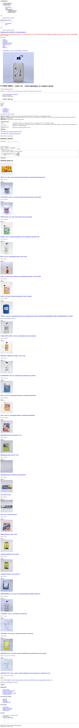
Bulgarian (9, 3)
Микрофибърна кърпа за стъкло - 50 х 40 (9, 454)
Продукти (5, 41)
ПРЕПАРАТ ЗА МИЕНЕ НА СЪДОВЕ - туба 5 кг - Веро (12, 355)
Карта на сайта (6, 710)
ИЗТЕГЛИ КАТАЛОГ (7, 42)
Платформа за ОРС (7, 702)
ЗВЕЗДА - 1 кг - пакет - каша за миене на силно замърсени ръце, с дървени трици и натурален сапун (22, 177)
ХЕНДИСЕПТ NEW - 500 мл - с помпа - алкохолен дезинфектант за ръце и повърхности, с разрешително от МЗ (25, 673)
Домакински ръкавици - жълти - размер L (9, 554)
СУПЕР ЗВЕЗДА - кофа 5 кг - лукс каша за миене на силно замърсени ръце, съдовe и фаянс (20, 197)
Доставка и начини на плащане (9, 692)
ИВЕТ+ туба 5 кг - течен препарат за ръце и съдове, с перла (13, 256)
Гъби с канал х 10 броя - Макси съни (8, 514)
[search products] (12, 21)
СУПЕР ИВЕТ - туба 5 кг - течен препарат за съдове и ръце (15, 50)
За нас (4, 45)
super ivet (49, 680)
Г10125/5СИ (32, 680)
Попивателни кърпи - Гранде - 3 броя (8, 534)
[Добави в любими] (3, 241)
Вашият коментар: (4, 146)
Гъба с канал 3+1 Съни (5, 494)
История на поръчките (7, 708)
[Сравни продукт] (4, 241)
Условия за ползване (7, 694)
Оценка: (2, 149)
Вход (6, 8)
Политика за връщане (7, 691)
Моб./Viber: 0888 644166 (8, 717)
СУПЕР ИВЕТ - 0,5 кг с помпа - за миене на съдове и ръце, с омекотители (16, 633)
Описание (5, 108)
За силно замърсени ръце (41, 680)
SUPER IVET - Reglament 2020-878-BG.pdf (11, 133)
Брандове (5, 700)
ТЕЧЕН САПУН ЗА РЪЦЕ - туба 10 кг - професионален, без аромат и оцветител (18, 335)
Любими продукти (7, 709)
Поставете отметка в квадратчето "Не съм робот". (11, 151)
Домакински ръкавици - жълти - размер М (9, 573)
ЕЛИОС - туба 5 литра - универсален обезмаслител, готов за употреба (16, 296)
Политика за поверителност (9, 690)
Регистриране (8, 7)
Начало (4, 39)
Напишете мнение (9, 89)
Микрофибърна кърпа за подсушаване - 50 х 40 (10, 435)
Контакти (5, 47)
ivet (52, 680)
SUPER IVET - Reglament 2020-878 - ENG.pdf (12, 131)
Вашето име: (3, 141)
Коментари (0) (6, 111)
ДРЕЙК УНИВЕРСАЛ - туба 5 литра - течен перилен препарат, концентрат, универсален (20, 593)
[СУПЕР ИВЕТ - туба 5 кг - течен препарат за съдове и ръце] (18, 82)
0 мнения (2, 89)
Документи (5, 110)
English (8, 4)
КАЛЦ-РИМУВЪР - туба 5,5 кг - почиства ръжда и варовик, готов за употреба (17, 375)
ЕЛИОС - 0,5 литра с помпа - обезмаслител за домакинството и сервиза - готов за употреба (20, 276)
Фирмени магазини (7, 44)
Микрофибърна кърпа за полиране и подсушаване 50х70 (13, 474)
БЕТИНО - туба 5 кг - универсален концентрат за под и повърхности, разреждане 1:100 (19, 236)
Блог (4, 46)
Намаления (5, 40)
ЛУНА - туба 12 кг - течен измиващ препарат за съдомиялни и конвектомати (17, 415)
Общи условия (6, 689)
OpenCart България (17, 725)
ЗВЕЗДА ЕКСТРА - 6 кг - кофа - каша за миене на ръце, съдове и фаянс (16, 216)
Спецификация (6, 109)
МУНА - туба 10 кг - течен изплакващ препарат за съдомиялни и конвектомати (18, 395)
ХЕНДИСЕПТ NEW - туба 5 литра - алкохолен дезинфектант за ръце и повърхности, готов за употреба (23, 653)
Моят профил (6, 707)
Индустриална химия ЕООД (12, 94)
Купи (2, 105)
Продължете (3, 157)
